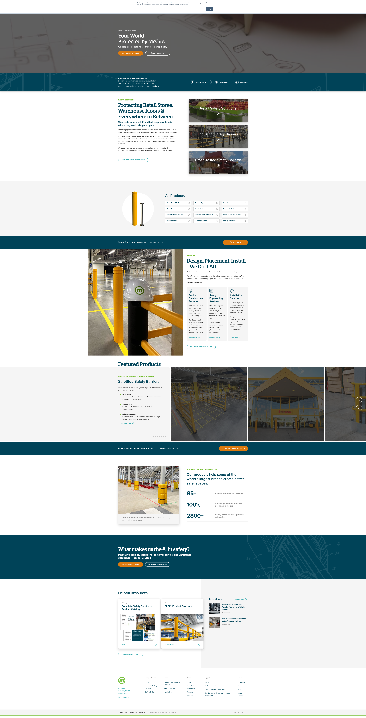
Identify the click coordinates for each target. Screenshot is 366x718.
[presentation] (359, 409)
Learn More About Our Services (201, 347)
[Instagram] (246, 713)
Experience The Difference (157, 566)
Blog (239, 691)
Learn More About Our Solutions (133, 160)
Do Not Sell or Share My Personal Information (217, 696)
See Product (123, 431)
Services (166, 679)
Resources (242, 687)
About (189, 679)
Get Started (237, 242)
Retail (147, 684)
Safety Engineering (171, 690)
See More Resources (130, 655)
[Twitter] (242, 713)
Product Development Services (172, 685)
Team (189, 684)
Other (240, 679)
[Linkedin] (238, 713)
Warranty (208, 684)
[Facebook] (234, 713)
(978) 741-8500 (123, 699)
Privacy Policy (169, 3)
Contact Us (142, 714)
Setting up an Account (213, 687)
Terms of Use (160, 3)
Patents (190, 697)
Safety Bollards (150, 693)
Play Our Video (158, 53)
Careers (190, 693)
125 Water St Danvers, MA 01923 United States (125, 692)
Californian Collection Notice (215, 691)
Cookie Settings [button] (201, 9)
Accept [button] (209, 9)
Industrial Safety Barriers (151, 688)
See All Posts (239, 601)
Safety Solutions (150, 679)
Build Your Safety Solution (235, 450)
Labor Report (240, 696)
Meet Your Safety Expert (131, 53)
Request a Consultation (130, 566)
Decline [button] (218, 9)
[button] (153, 438)
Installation (168, 693)
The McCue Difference (191, 688)
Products (241, 684)
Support (207, 679)
